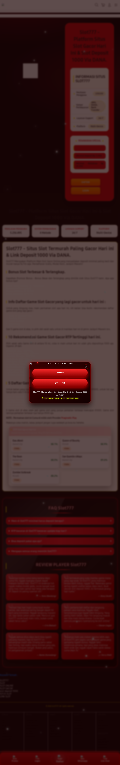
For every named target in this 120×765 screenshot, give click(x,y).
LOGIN (60, 372)
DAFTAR (60, 382)
